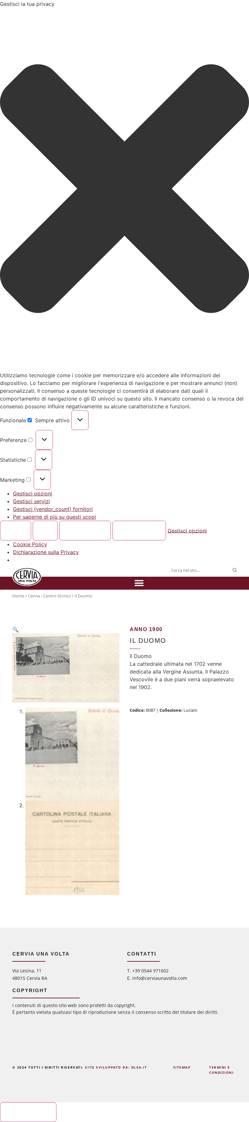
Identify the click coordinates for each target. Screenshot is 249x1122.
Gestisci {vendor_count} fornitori (53, 509)
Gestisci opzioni (32, 493)
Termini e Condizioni (221, 1070)
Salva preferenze (139, 530)
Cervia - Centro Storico (49, 596)
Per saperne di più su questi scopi (54, 517)
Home (18, 596)
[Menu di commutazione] (139, 583)
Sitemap (182, 1067)
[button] (124, 189)
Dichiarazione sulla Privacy (46, 552)
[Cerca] (234, 570)
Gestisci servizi (31, 501)
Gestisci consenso (28, 1112)
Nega (45, 530)
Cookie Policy (30, 544)
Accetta (15, 530)
